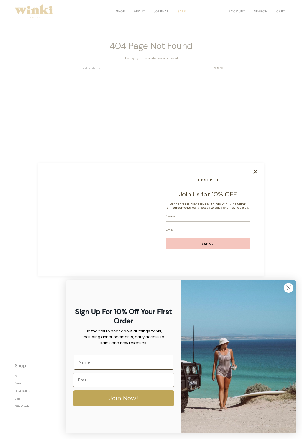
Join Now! (123, 398)
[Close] (255, 172)
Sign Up (207, 243)
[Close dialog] (288, 288)
